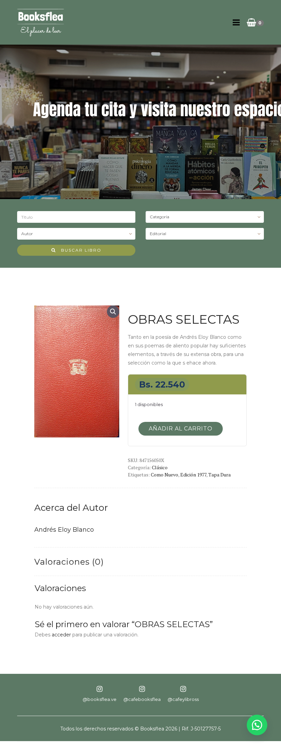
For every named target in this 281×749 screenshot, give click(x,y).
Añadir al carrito (180, 428)
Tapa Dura (219, 474)
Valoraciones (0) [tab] (69, 562)
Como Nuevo (164, 474)
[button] (113, 312)
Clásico (160, 467)
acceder (61, 635)
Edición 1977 (193, 474)
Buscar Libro (78, 250)
